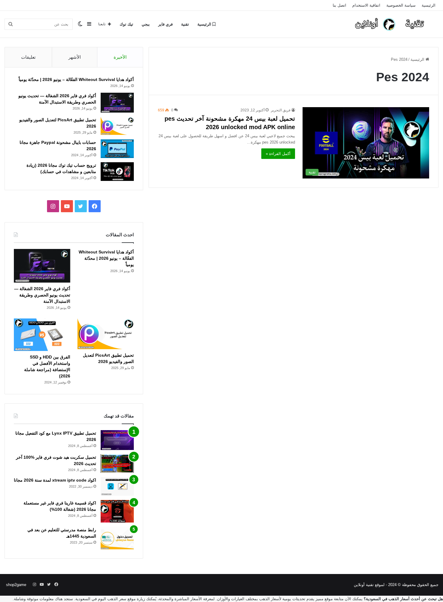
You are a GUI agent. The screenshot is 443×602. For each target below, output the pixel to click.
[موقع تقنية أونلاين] (393, 24)
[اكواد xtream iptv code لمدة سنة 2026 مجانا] (117, 486)
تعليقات (28, 57)
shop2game (16, 584)
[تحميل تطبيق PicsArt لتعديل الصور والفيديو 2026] (117, 126)
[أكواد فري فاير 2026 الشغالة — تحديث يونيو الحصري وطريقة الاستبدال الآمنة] (117, 103)
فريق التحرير (281, 110)
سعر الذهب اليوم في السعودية (100, 599)
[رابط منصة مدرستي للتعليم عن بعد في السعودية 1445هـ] (117, 538)
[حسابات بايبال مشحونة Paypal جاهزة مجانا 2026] (117, 148)
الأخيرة (120, 57)
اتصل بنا (339, 5)
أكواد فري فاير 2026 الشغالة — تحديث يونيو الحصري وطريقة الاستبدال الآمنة (42, 295)
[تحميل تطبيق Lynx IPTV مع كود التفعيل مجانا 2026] (117, 440)
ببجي (146, 24)
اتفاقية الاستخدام (366, 5)
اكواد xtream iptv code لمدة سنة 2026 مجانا (55, 480)
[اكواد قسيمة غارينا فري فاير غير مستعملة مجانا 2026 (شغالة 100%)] (117, 511)
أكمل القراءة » (278, 153)
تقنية (185, 24)
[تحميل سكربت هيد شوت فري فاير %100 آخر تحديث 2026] (117, 463)
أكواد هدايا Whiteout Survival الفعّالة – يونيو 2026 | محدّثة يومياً (76, 79)
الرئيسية (428, 5)
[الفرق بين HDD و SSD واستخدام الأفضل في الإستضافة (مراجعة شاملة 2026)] (42, 334)
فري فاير (165, 24)
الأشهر (74, 57)
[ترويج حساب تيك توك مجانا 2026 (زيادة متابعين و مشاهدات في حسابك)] (117, 171)
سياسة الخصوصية (401, 5)
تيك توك (126, 24)
